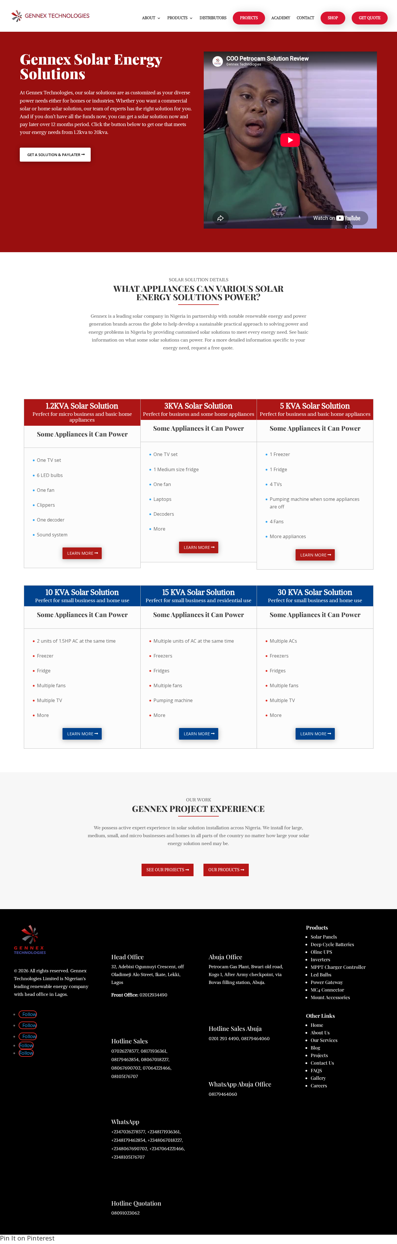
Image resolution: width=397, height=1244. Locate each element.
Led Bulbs (321, 974)
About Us (320, 1032)
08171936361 (153, 1051)
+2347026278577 (128, 1132)
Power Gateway (327, 982)
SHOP (333, 17)
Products (177, 18)
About (148, 18)
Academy (280, 18)
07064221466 (156, 1068)
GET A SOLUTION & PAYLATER (53, 154)
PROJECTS (249, 17)
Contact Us (322, 1063)
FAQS (316, 1070)
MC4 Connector (327, 990)
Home (317, 1025)
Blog (315, 1048)
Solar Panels (324, 937)
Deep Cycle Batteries (332, 944)
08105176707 (124, 1076)
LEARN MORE (80, 553)
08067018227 (154, 1059)
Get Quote (369, 17)
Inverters (320, 959)
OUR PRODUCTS (223, 869)
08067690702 (125, 1068)
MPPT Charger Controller (338, 967)
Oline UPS (321, 952)
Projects (319, 1055)
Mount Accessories (330, 997)
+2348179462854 (128, 1140)
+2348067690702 (129, 1148)
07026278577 (124, 1051)
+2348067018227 (165, 1140)
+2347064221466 (166, 1148)
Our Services (324, 1040)
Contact (305, 18)
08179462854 (125, 1059)
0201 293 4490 (224, 1038)
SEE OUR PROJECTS (165, 869)
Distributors (213, 18)
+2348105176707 (128, 1157)
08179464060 (255, 1038)
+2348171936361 (163, 1132)
